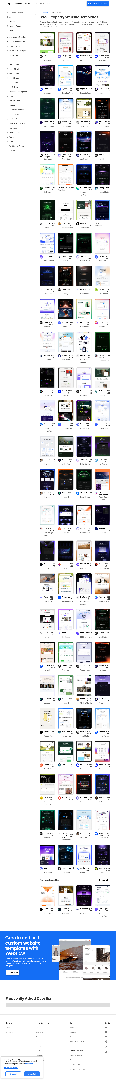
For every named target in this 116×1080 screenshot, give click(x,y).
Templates (44, 12)
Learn (41, 4)
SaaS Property (56, 12)
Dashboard (18, 4)
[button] (31, 3)
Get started (97, 4)
